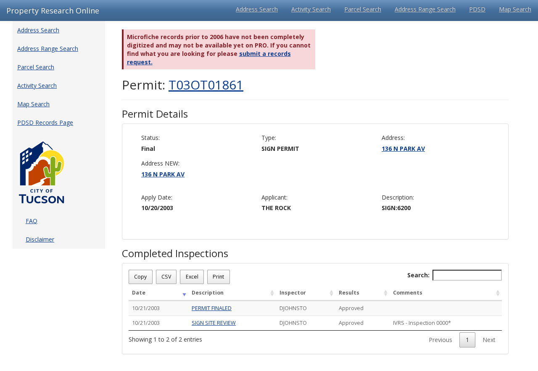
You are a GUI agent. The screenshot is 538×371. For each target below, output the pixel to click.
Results (349, 292)
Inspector (293, 292)
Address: (393, 137)
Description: (398, 197)
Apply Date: (156, 197)
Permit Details (155, 113)
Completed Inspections (175, 253)
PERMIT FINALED (212, 308)
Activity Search (311, 9)
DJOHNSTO (293, 308)
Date (138, 292)
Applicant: (274, 197)
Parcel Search (362, 9)
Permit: (182, 85)
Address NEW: (160, 163)
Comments (407, 292)
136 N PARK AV (403, 149)
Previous (440, 340)
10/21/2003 (146, 308)
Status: (150, 137)
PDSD (477, 9)
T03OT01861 (206, 84)
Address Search (257, 9)
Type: (268, 137)
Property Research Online (52, 10)
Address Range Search (425, 9)
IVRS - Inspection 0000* (422, 322)
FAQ (31, 221)
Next (489, 340)
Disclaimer (40, 239)
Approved (351, 308)
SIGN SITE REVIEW (214, 322)
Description (208, 292)
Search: (418, 275)
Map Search (515, 9)
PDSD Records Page (45, 122)
